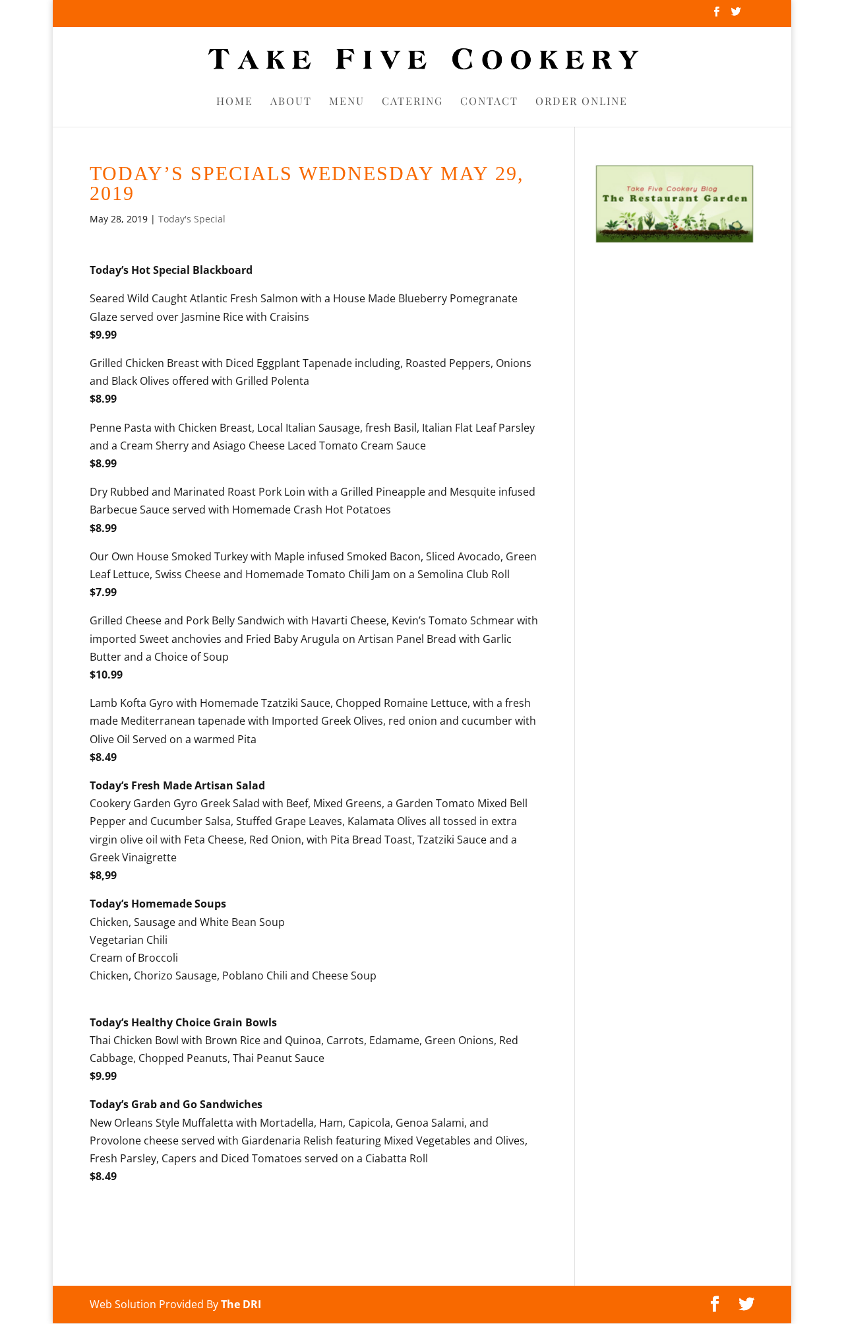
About (291, 102)
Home (234, 102)
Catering (412, 102)
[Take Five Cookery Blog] (674, 240)
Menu (347, 102)
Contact (489, 102)
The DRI (241, 1304)
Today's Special (192, 219)
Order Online (581, 102)
